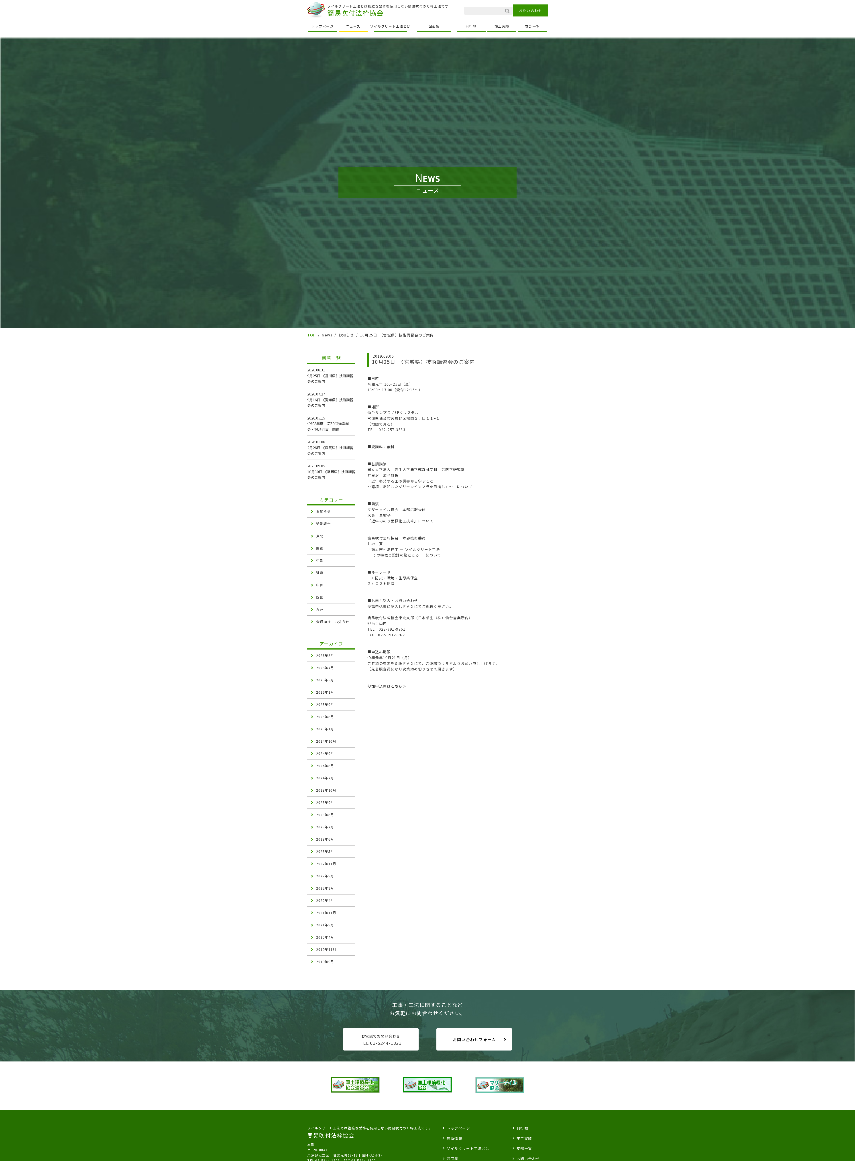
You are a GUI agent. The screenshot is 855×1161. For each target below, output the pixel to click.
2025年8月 (325, 716)
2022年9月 (325, 876)
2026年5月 (325, 680)
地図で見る (381, 424)
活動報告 (323, 523)
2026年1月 (325, 692)
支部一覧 (532, 26)
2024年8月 (325, 765)
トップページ (322, 26)
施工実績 (502, 26)
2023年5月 (325, 851)
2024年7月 (325, 778)
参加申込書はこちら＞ (386, 686)
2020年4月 (325, 937)
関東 (320, 548)
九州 (320, 609)
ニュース (353, 26)
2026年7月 (325, 667)
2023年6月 (325, 839)
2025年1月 (325, 729)
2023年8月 (325, 814)
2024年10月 (326, 741)
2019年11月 (326, 949)
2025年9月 (325, 704)
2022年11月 (326, 863)
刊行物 (471, 26)
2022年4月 (325, 900)
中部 (320, 560)
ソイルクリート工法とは (390, 26)
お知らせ (323, 511)
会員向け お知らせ (332, 621)
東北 (320, 536)
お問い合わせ (530, 10)
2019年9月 (325, 961)
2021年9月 (325, 925)
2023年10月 (326, 790)
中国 (320, 585)
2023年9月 (325, 802)
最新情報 (454, 1138)
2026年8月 (325, 655)
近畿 (320, 572)
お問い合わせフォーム (474, 1039)
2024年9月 (325, 753)
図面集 (434, 26)
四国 (320, 597)
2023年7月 (325, 827)
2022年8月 (325, 888)
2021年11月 (326, 912)
